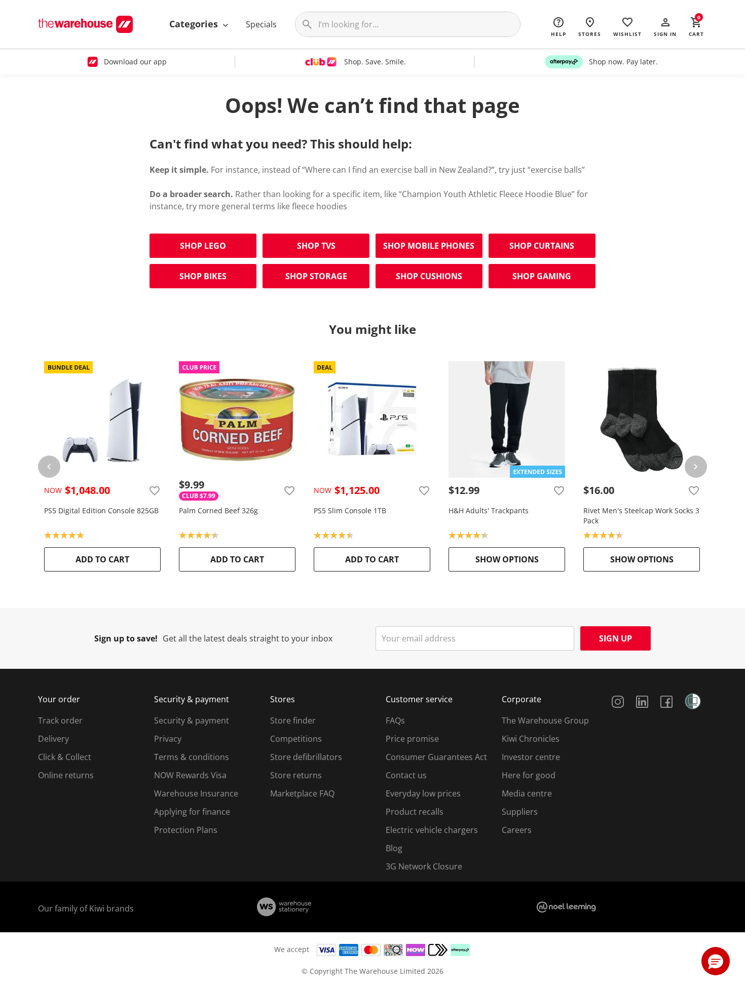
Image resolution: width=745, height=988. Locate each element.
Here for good (528, 775)
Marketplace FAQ (302, 793)
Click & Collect (64, 757)
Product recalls (414, 811)
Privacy (167, 738)
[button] (665, 26)
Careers (517, 829)
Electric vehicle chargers (432, 829)
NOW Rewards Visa (190, 775)
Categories (194, 24)
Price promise (412, 738)
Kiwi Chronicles (531, 738)
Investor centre (531, 757)
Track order (60, 720)
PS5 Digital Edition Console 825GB (101, 510)
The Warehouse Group (545, 720)
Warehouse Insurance (196, 793)
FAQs (395, 720)
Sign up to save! (126, 638)
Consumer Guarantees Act (436, 757)
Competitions (296, 738)
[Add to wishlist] (154, 490)
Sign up (615, 638)
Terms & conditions (191, 757)
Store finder (293, 720)
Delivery (53, 738)
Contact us (406, 775)
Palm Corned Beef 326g (218, 510)
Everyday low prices (423, 793)
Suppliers (520, 811)
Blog (394, 848)
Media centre (527, 793)
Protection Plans (185, 829)
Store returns (296, 775)
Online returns (66, 775)
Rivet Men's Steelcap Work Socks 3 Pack (641, 515)
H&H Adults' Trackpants (489, 510)
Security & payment (191, 720)
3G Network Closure (424, 866)
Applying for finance (192, 811)
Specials (261, 24)
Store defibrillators (306, 757)
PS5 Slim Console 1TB (350, 510)
